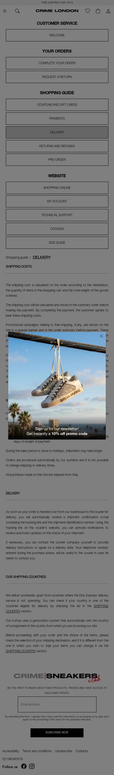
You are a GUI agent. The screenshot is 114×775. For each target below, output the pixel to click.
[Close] (101, 336)
